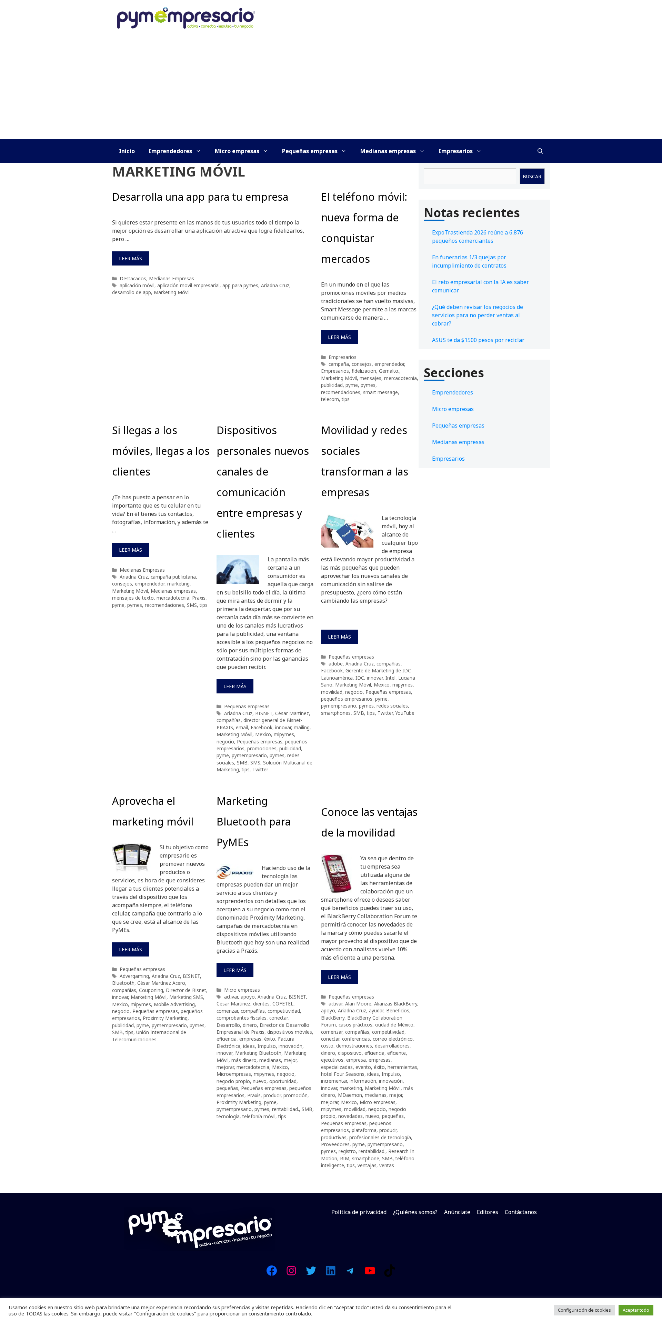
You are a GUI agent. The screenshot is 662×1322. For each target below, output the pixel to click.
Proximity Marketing (165, 1018)
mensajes (370, 378)
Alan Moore (358, 1003)
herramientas (402, 1067)
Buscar (532, 176)
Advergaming (134, 976)
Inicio (127, 151)
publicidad (332, 385)
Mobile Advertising (174, 1004)
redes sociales (392, 705)
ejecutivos (332, 1059)
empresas (250, 1038)
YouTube (404, 713)
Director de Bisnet (186, 990)
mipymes (284, 734)
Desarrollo (228, 1025)
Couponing (151, 990)
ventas (386, 1165)
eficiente (396, 1053)
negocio (225, 741)
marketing (178, 583)
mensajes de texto (133, 597)
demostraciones (354, 1045)
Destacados (133, 278)
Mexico (263, 734)
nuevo (260, 1081)
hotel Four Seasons (342, 1074)
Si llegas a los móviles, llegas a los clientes (161, 451)
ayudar (376, 1010)
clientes (261, 1003)
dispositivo (350, 1053)
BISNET (263, 713)
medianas (270, 1060)
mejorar (225, 1067)
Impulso (267, 1046)
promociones (262, 748)
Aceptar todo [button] (636, 1310)
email (242, 727)
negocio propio (233, 1081)
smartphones (336, 713)
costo (327, 1045)
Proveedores (335, 1144)
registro (347, 1151)
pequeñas (227, 1088)
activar (231, 996)
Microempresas (234, 1074)
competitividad (284, 1011)
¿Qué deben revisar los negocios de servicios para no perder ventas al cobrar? (477, 315)
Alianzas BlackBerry (395, 1003)
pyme (351, 385)
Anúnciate (457, 1212)
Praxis (198, 597)
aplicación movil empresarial (188, 285)
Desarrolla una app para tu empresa (200, 197)
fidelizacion (364, 371)
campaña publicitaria (173, 576)
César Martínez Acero (161, 983)
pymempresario (249, 755)
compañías (229, 720)
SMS (192, 605)
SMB (242, 762)
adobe (336, 663)
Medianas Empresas (171, 278)
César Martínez (292, 713)
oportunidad (283, 1081)
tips (346, 399)
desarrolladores (392, 1045)
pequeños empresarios (346, 698)
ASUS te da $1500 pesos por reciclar (478, 340)
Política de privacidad (359, 1212)
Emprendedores (170, 151)
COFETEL (282, 1003)
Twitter (260, 769)
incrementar (334, 1081)
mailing (302, 727)
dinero (250, 1025)
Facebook (261, 727)
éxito (269, 1038)
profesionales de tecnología (380, 1137)
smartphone (365, 1158)
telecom (330, 399)
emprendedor (389, 364)
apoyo (248, 996)
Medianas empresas (388, 151)
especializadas (337, 1067)
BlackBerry (332, 1017)
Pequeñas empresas (310, 151)
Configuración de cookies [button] (584, 1310)
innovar (283, 727)
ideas (249, 1046)
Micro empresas (237, 151)
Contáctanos (521, 1212)
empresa (356, 1059)
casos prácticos (355, 1024)
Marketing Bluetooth (258, 1053)
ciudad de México (394, 1024)
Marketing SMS (186, 997)
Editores (487, 1212)
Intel (390, 677)
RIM (344, 1158)
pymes (368, 385)
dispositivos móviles (289, 1032)
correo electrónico (393, 1038)
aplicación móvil (137, 285)
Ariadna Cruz (275, 285)
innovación (290, 1046)
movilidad (331, 692)
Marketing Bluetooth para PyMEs (254, 821)
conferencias (356, 1038)
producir (272, 1095)
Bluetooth (123, 983)
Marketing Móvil (172, 292)
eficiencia (227, 1038)
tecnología (228, 1116)
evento (363, 1067)
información (363, 1081)
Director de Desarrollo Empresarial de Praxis (263, 1028)
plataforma (364, 1130)
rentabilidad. (285, 1109)
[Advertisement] (331, 87)
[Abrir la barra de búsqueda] (540, 151)
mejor (290, 1060)
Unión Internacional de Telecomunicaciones (149, 1035)
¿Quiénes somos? (415, 1212)
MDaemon (350, 1095)
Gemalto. (389, 371)
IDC (359, 677)
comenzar (227, 1011)
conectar (278, 1017)
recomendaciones (340, 392)
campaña (339, 364)
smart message (380, 392)
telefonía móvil (258, 1116)
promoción (295, 1095)
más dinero (244, 1060)
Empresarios (456, 151)
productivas (334, 1137)
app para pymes (240, 285)
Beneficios (397, 1010)
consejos (362, 364)
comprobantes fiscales (242, 1017)
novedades (350, 1116)
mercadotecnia (400, 378)
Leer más (130, 258)
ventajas (367, 1165)
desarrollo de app (131, 292)
